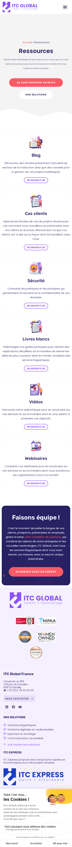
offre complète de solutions (42, 537)
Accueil (27, 42)
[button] (65, 7)
